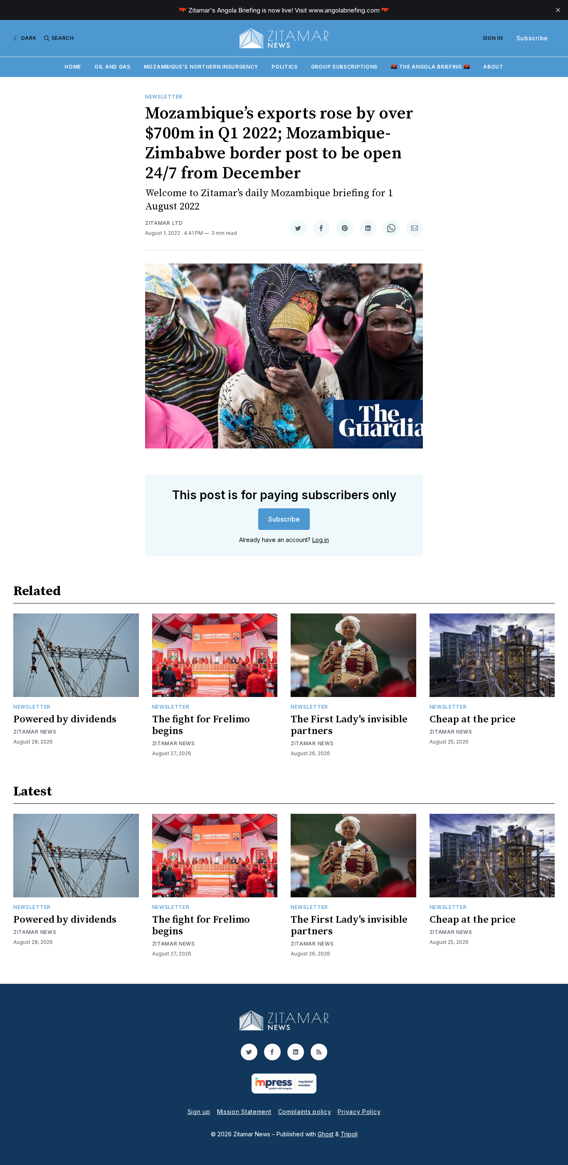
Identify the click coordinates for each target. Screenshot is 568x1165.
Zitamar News (34, 732)
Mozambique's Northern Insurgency (201, 67)
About (493, 67)
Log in (320, 539)
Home (72, 67)
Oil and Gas (112, 67)
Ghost (325, 1134)
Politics (285, 67)
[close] (558, 10)
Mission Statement (244, 1111)
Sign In (493, 38)
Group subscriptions (344, 67)
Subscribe (532, 38)
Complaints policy (304, 1111)
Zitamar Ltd (164, 223)
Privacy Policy (359, 1111)
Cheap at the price (473, 719)
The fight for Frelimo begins (201, 725)
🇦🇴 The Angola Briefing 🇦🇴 (430, 67)
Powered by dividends (64, 719)
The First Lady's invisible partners (349, 725)
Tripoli (349, 1134)
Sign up (199, 1111)
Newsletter (164, 97)
